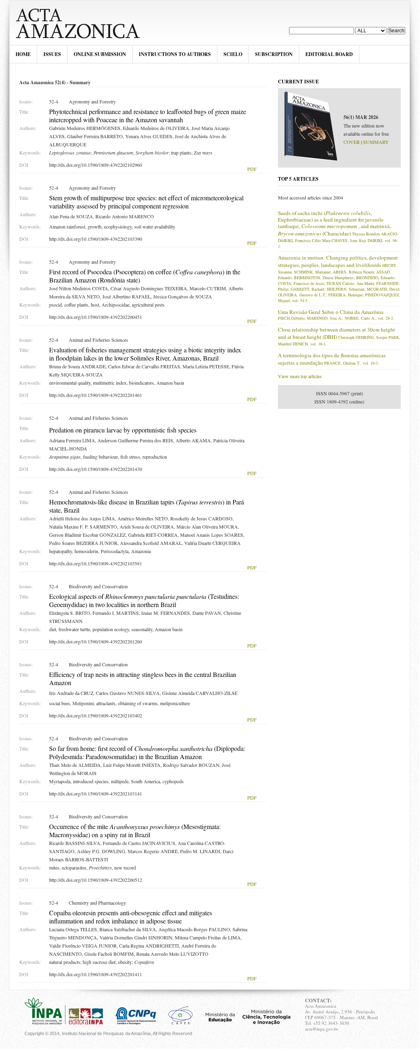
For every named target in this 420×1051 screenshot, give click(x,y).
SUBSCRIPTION (274, 54)
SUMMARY (376, 142)
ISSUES (52, 54)
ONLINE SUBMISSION (100, 54)
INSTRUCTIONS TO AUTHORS (175, 54)
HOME (23, 54)
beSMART (82, 22)
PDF (252, 169)
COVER (351, 142)
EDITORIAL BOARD (329, 54)
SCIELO (233, 54)
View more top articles (300, 376)
